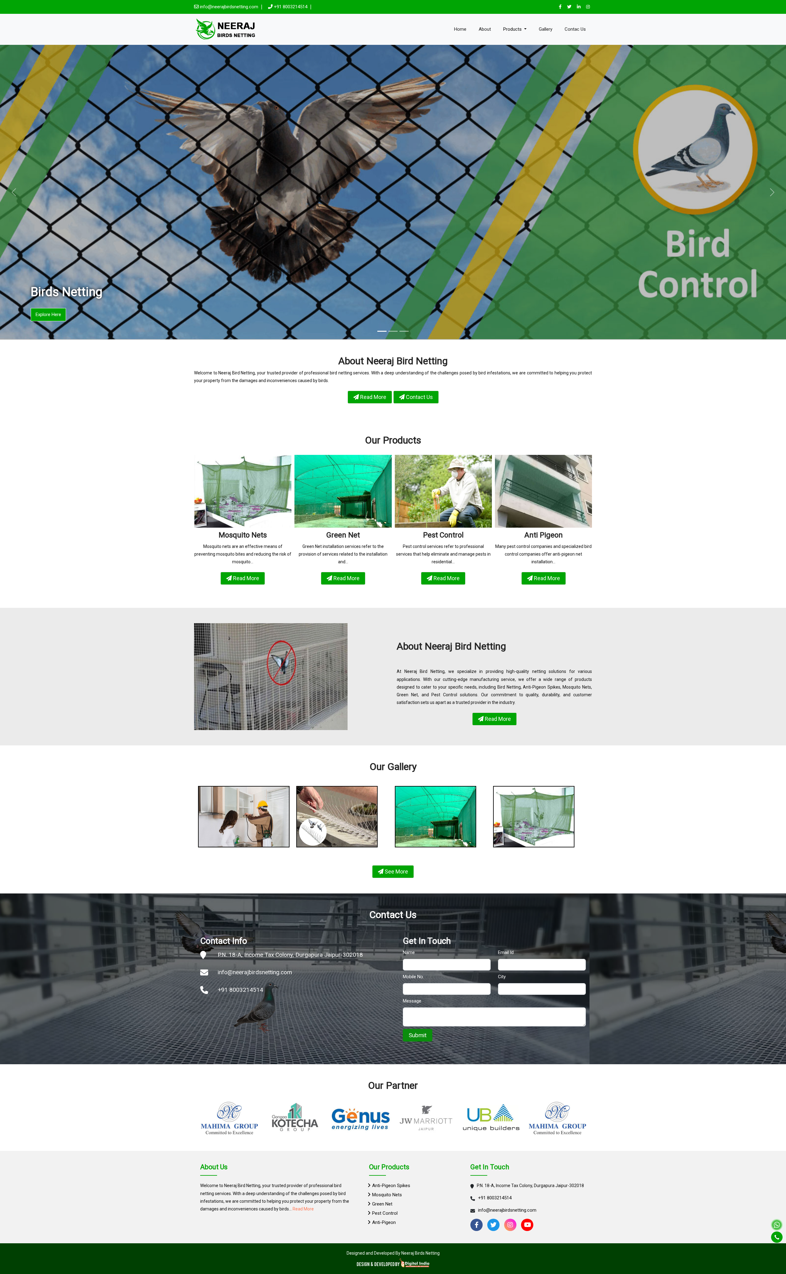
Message (412, 1001)
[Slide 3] (404, 331)
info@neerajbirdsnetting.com (229, 7)
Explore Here (48, 314)
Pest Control (385, 1213)
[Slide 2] (393, 331)
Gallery (545, 29)
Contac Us (575, 29)
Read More (303, 1208)
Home (460, 29)
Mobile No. (413, 976)
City (502, 976)
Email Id (506, 952)
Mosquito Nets (387, 1195)
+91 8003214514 (290, 7)
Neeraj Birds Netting (420, 1253)
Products (513, 29)
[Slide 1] (382, 331)
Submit (417, 1035)
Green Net (382, 1204)
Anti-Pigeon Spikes (391, 1185)
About (485, 29)
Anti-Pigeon (384, 1222)
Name (409, 952)
